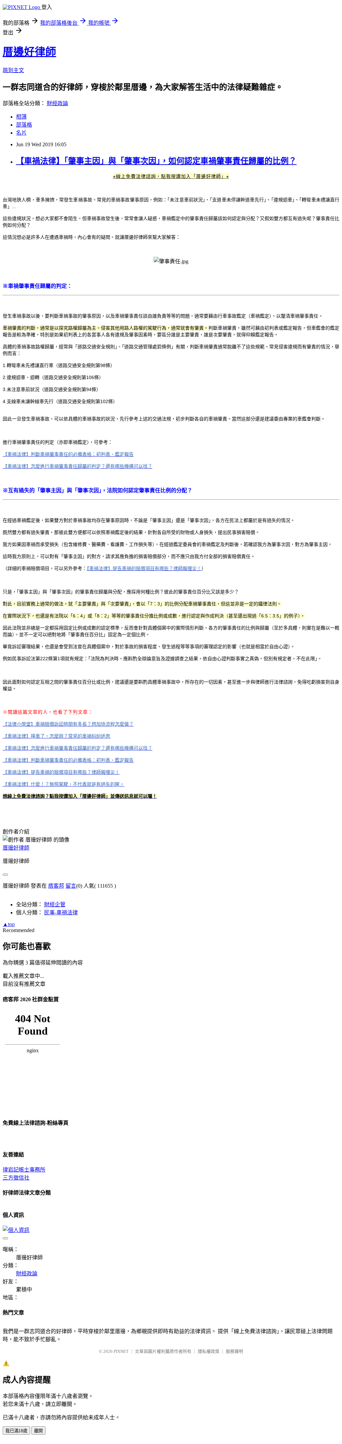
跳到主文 (13, 70)
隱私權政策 (208, 1351)
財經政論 (57, 103)
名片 (21, 133)
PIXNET (121, 1351)
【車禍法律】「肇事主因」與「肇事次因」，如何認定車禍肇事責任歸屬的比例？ (156, 161)
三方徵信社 (16, 1178)
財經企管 (54, 904)
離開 (38, 1430)
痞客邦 (56, 886)
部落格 (24, 125)
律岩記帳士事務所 (24, 1169)
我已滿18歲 (16, 1430)
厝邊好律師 (29, 52)
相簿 (21, 117)
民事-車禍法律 (61, 912)
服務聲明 (234, 1351)
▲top (9, 924)
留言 (70, 886)
